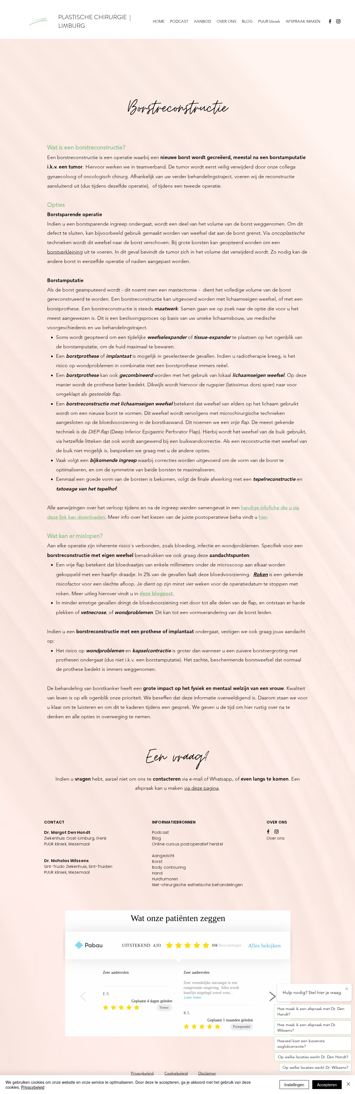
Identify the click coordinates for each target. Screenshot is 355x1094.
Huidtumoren (165, 879)
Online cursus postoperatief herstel (187, 844)
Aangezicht (163, 855)
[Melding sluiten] (346, 988)
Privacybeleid (142, 1073)
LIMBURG (71, 25)
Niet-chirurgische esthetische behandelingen (197, 885)
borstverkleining (65, 252)
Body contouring (169, 867)
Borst (157, 861)
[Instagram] (338, 21)
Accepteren (327, 1084)
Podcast (160, 832)
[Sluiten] (348, 1085)
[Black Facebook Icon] (330, 21)
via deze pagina (201, 788)
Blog (156, 838)
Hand (157, 873)
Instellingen (294, 1084)
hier (263, 517)
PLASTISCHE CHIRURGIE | (94, 17)
